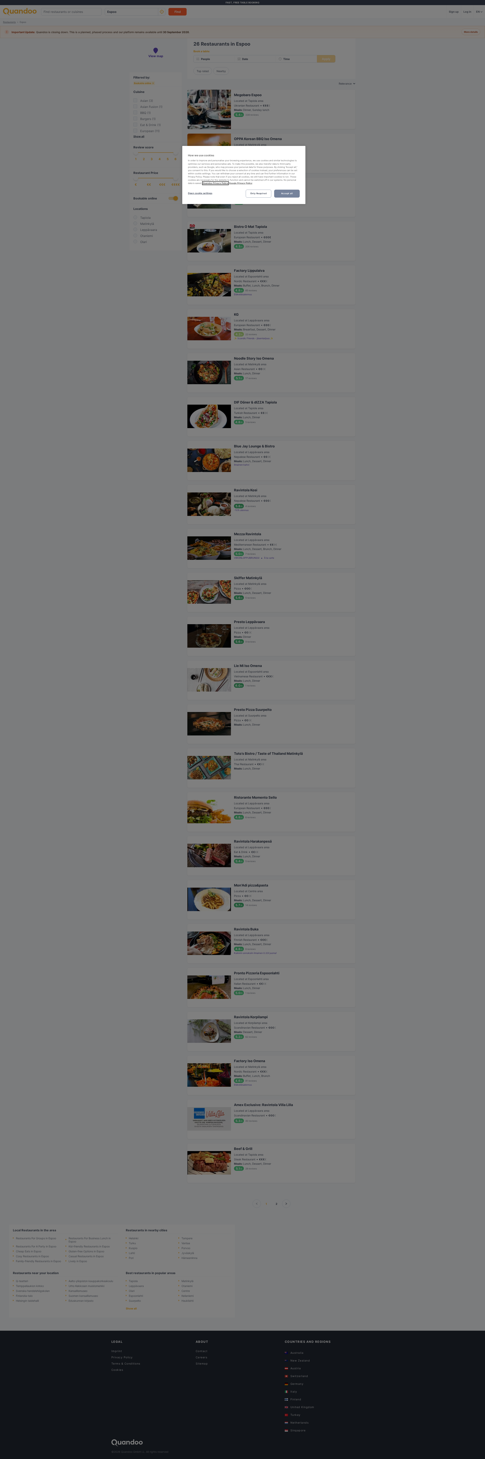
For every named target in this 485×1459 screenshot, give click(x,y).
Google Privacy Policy (240, 183)
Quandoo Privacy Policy (215, 183)
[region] (243, 175)
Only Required (258, 193)
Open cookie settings (200, 193)
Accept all (287, 193)
